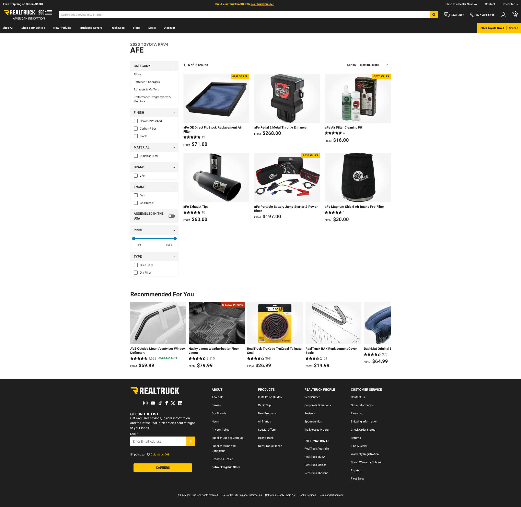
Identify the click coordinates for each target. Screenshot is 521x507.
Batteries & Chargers (147, 82)
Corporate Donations (317, 405)
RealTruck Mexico (315, 464)
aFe (142, 175)
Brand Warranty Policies (366, 462)
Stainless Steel (149, 155)
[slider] (133, 238)
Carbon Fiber (148, 128)
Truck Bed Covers (90, 27)
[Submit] (190, 441)
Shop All (7, 27)
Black (143, 136)
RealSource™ (312, 397)
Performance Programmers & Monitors (152, 99)
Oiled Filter (146, 265)
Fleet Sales (357, 478)
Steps (136, 27)
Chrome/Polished (151, 121)
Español (356, 470)
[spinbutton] (139, 244)
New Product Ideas (270, 446)
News (215, 421)
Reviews (309, 413)
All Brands (264, 421)
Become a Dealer (222, 459)
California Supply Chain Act (280, 495)
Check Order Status (363, 429)
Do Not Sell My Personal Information (242, 495)
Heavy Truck (266, 437)
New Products (62, 27)
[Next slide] (387, 335)
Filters (137, 74)
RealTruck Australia (316, 448)
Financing (357, 413)
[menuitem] (8, 28)
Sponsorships (313, 421)
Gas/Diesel (146, 203)
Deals (152, 27)
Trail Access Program (317, 429)
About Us (217, 397)
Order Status (510, 4)
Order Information (362, 405)
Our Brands (219, 413)
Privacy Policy (220, 429)
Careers (216, 405)
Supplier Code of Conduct (228, 437)
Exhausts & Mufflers (146, 89)
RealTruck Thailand (316, 473)
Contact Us (358, 397)
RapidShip (264, 405)
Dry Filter (145, 272)
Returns (356, 437)
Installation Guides (270, 397)
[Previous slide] (134, 335)
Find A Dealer (359, 446)
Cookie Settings (307, 495)
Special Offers (267, 429)
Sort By (351, 64)
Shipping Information (364, 421)
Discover (169, 27)
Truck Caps (117, 27)
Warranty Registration (365, 454)
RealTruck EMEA (314, 456)
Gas (142, 195)
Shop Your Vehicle (33, 27)
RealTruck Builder (262, 4)
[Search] (434, 14)
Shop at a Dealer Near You (462, 4)
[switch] (154, 216)
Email (134, 433)
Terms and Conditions (331, 495)
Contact (490, 4)
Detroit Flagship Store (226, 467)
